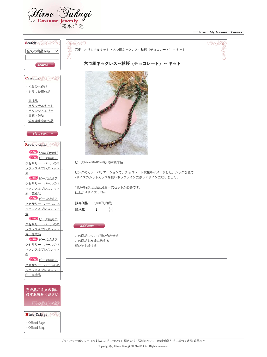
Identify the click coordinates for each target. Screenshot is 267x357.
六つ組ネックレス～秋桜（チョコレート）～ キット (149, 49)
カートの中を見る (42, 133)
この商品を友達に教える (92, 241)
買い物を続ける (86, 245)
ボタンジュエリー (40, 111)
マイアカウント (218, 32)
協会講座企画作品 (40, 121)
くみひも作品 (37, 86)
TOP (78, 49)
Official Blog (36, 328)
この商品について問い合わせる (97, 236)
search (45, 64)
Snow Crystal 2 (48, 153)
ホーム (201, 32)
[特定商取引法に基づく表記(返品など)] (182, 340)
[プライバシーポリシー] (75, 340)
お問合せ (235, 32)
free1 (42, 295)
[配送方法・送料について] (139, 340)
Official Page (36, 323)
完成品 (33, 101)
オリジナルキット (40, 106)
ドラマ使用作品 (39, 92)
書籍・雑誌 (36, 116)
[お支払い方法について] (106, 340)
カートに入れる (89, 225)
